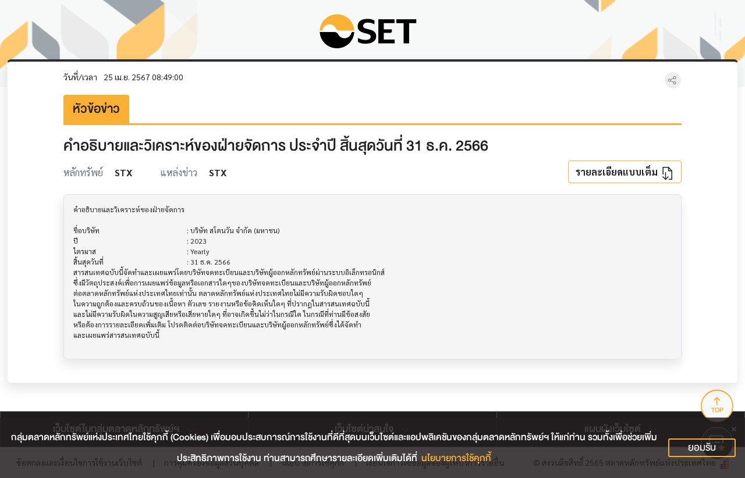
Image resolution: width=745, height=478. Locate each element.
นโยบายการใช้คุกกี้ (456, 458)
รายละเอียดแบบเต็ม (618, 172)
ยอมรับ (702, 447)
